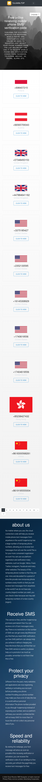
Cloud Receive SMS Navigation (18, 777)
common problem (17, 779)
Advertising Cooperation (31, 779)
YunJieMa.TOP (18, 3)
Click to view (21, 96)
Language (34, 14)
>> (3, 514)
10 (34, 510)
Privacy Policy (7, 779)
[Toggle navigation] (33, 3)
